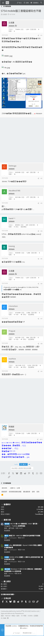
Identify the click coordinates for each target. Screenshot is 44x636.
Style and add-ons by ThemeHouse (12, 613)
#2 (41, 178)
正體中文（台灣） (15, 488)
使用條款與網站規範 (15, 492)
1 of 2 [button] (16, 464)
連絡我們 (4, 492)
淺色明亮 (4, 488)
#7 (41, 319)
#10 (41, 439)
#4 (41, 231)
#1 (41, 35)
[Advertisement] (22, 140)
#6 (41, 284)
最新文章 (7, 520)
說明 (33, 492)
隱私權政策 (26, 492)
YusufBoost (39, 514)
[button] (3, 3)
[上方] (41, 491)
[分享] (38, 35)
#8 (41, 344)
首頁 (38, 492)
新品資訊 (7, 530)
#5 (41, 259)
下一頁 (22, 464)
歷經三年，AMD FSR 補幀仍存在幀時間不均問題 (22, 535)
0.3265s (30, 616)
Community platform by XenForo (20, 611)
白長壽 (5, 14)
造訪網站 (23, 227)
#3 (41, 203)
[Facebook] (2, 621)
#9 (41, 371)
